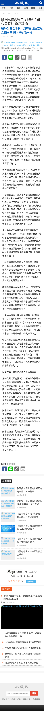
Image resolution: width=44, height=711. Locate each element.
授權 (13, 699)
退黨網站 (30, 581)
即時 (11, 8)
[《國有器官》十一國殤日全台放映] (8, 555)
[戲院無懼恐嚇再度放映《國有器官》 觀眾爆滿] (10, 58)
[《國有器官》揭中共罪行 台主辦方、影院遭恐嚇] (8, 517)
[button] (40, 3)
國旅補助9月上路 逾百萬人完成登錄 (21, 663)
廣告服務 (26, 699)
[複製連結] (17, 58)
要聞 (19, 8)
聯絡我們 (36, 699)
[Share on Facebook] (4, 58)
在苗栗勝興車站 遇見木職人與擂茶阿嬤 (23, 648)
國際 (33, 8)
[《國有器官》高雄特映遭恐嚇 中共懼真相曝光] (8, 529)
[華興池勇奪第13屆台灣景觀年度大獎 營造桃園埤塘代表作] (22, 618)
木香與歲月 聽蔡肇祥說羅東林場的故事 (23, 642)
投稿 (19, 699)
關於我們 (5, 699)
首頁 (4, 8)
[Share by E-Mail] (23, 58)
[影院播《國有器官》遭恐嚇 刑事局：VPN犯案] (8, 491)
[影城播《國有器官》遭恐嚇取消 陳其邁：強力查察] (8, 504)
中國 (26, 8)
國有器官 (11, 464)
